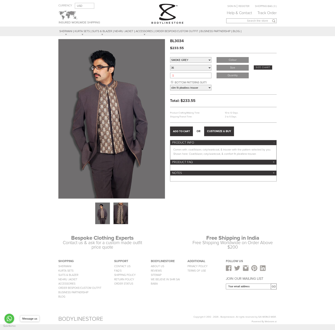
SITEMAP (156, 275)
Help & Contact (239, 13)
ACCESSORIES (66, 283)
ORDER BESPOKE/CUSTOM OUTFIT (79, 288)
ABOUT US (157, 266)
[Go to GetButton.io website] (9, 326)
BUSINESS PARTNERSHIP (73, 292)
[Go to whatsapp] (9, 318)
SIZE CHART (263, 67)
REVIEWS (156, 270)
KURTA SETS (65, 270)
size (232, 67)
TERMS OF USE (196, 270)
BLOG (61, 296)
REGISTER (244, 6)
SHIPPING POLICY (125, 275)
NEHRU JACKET (67, 279)
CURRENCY (65, 5)
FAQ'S (118, 270)
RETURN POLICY (124, 279)
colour (233, 60)
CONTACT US (122, 266)
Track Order (267, 13)
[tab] (223, 142)
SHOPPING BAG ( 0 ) (266, 6)
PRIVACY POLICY (197, 266)
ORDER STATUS (123, 283)
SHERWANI (64, 266)
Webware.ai (271, 321)
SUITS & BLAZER (68, 275)
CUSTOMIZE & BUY (219, 131)
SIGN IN (231, 6)
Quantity (233, 75)
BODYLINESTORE (80, 318)
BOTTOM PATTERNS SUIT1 (190, 82)
